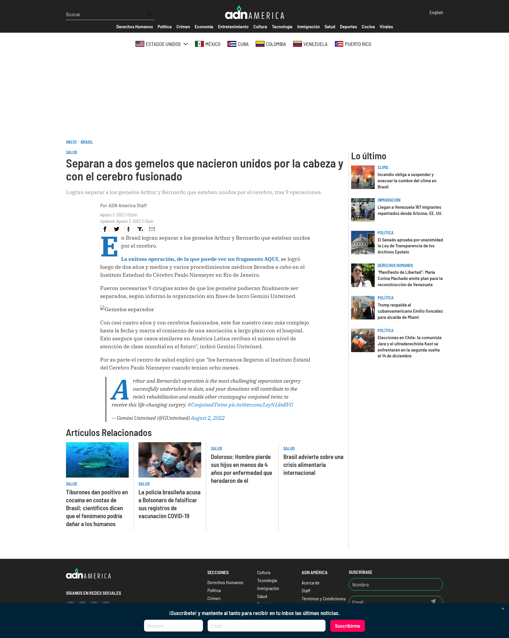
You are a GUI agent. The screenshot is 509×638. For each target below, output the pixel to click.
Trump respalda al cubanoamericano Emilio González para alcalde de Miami (410, 311)
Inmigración (389, 200)
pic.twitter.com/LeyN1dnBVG (261, 404)
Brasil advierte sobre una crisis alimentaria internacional (313, 464)
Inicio (71, 142)
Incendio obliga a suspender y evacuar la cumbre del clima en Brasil (407, 180)
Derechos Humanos (395, 265)
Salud (71, 152)
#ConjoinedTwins (207, 404)
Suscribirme (347, 625)
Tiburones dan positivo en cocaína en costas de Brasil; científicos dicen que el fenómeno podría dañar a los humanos (97, 507)
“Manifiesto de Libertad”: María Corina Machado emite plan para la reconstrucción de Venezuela (410, 278)
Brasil (87, 142)
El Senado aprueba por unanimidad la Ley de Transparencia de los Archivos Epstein (410, 246)
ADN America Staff (127, 205)
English (436, 12)
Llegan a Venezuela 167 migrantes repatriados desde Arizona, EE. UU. (410, 210)
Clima (383, 167)
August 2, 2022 (208, 418)
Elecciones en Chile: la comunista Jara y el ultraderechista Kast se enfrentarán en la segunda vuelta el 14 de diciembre (410, 346)
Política (386, 232)
